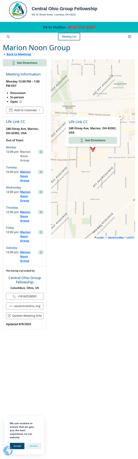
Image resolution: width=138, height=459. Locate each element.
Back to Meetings (18, 54)
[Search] (8, 36)
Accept (17, 446)
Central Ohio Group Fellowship (64, 8)
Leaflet (100, 237)
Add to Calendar (25, 110)
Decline (34, 446)
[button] (93, 149)
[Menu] (129, 36)
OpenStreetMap (116, 237)
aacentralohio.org (27, 306)
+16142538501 (27, 296)
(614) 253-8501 (81, 27)
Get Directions (27, 63)
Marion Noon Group (25, 176)
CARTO (130, 237)
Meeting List (69, 36)
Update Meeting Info (27, 316)
